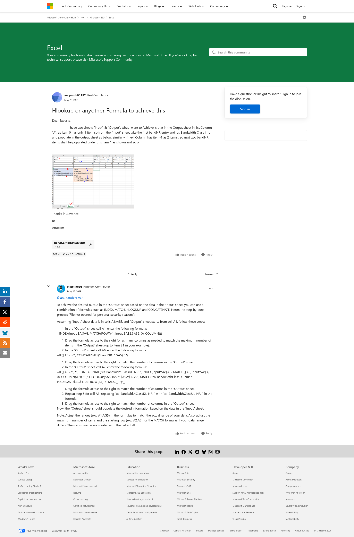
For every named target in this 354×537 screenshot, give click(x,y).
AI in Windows (25, 505)
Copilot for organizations (30, 492)
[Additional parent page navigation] (82, 17)
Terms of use (235, 530)
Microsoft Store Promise (85, 512)
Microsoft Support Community (111, 59)
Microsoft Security (186, 479)
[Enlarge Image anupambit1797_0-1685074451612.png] (93, 181)
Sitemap (164, 530)
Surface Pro (23, 473)
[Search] (275, 6)
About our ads (302, 530)
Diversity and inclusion (297, 505)
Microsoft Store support (85, 486)
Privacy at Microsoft (295, 492)
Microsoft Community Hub (61, 17)
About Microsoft (294, 479)
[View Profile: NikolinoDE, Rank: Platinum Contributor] (61, 289)
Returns (77, 492)
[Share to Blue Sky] (204, 451)
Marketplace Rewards (243, 512)
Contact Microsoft (182, 530)
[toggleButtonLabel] (304, 17)
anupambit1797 (75, 95)
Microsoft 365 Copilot (188, 512)
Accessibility (292, 512)
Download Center (82, 479)
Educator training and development (143, 505)
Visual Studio (239, 518)
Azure (235, 473)
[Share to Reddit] (197, 451)
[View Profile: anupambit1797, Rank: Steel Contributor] (57, 97)
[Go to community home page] (50, 6)
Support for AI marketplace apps (248, 492)
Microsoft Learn (240, 486)
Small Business (184, 518)
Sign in (245, 109)
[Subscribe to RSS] (211, 451)
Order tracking (80, 499)
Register (287, 6)
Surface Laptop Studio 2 (29, 486)
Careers (289, 473)
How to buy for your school (139, 499)
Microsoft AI (183, 473)
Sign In (300, 6)
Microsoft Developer (243, 479)
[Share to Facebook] (184, 451)
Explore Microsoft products (31, 512)
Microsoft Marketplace (244, 505)
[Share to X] (190, 451)
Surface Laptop (25, 479)
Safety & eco (269, 530)
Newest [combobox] (211, 274)
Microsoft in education (137, 473)
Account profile (80, 473)
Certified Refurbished (83, 505)
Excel (112, 17)
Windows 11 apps (26, 518)
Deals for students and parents (141, 512)
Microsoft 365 (97, 17)
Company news (293, 486)
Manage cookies (216, 530)
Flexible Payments (82, 518)
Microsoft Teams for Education (141, 486)
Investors (290, 499)
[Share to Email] (217, 451)
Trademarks (252, 530)
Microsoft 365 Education (138, 492)
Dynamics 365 (184, 486)
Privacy (199, 530)
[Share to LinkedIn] (177, 451)
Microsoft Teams (185, 505)
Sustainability (292, 518)
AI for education (134, 518)
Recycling (285, 530)
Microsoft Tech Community (246, 499)
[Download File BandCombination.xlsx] (90, 244)
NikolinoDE (74, 286)
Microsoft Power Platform (189, 499)
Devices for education (137, 479)
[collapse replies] (48, 286)
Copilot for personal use (29, 499)
